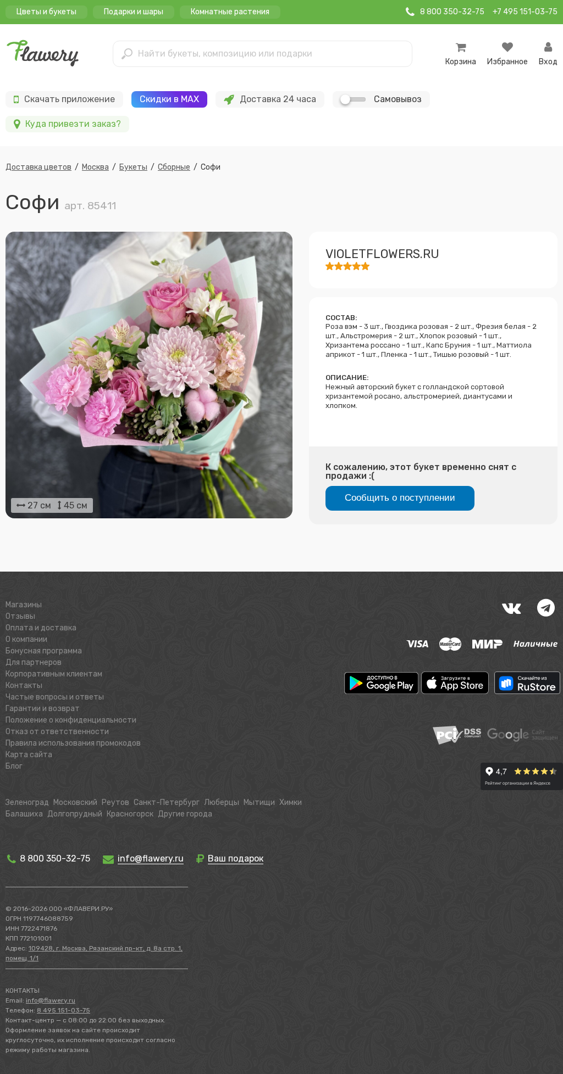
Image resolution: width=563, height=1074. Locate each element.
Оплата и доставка (40, 628)
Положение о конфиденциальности (70, 720)
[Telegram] (546, 608)
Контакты (23, 685)
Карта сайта (28, 754)
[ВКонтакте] (511, 608)
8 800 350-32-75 (54, 858)
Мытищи (259, 802)
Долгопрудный (74, 814)
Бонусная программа (43, 651)
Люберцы (221, 802)
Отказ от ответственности (57, 731)
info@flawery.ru (50, 1000)
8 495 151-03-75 (63, 1010)
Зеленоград (27, 802)
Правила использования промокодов (73, 743)
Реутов (115, 802)
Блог (14, 766)
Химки (290, 802)
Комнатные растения (230, 11)
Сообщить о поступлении (400, 498)
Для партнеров (33, 662)
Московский (75, 802)
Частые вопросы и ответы (54, 697)
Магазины (23, 604)
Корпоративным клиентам (53, 674)
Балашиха (24, 814)
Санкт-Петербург (167, 802)
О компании (26, 639)
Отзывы (20, 616)
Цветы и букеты (46, 11)
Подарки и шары (133, 11)
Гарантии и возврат (42, 708)
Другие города (185, 814)
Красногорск (130, 814)
